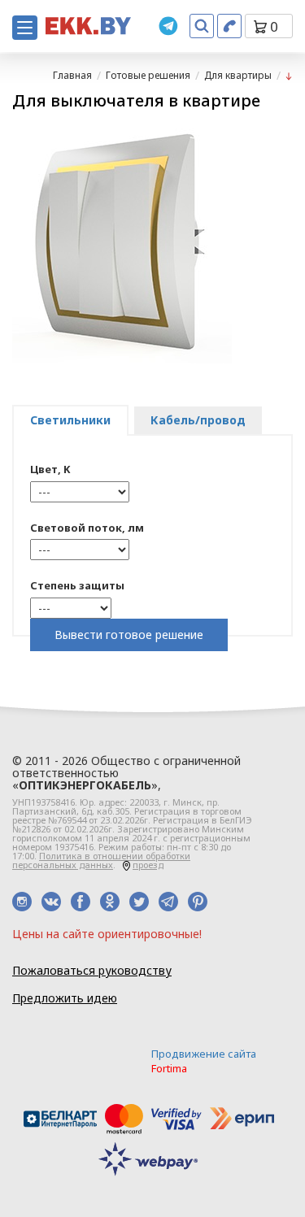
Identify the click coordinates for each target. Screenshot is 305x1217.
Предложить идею (64, 998)
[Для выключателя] (288, 75)
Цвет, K (50, 469)
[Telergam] (168, 26)
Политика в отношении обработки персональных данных (101, 860)
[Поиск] (202, 26)
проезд (148, 864)
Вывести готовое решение (128, 634)
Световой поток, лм (87, 527)
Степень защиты (77, 585)
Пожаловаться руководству (92, 970)
